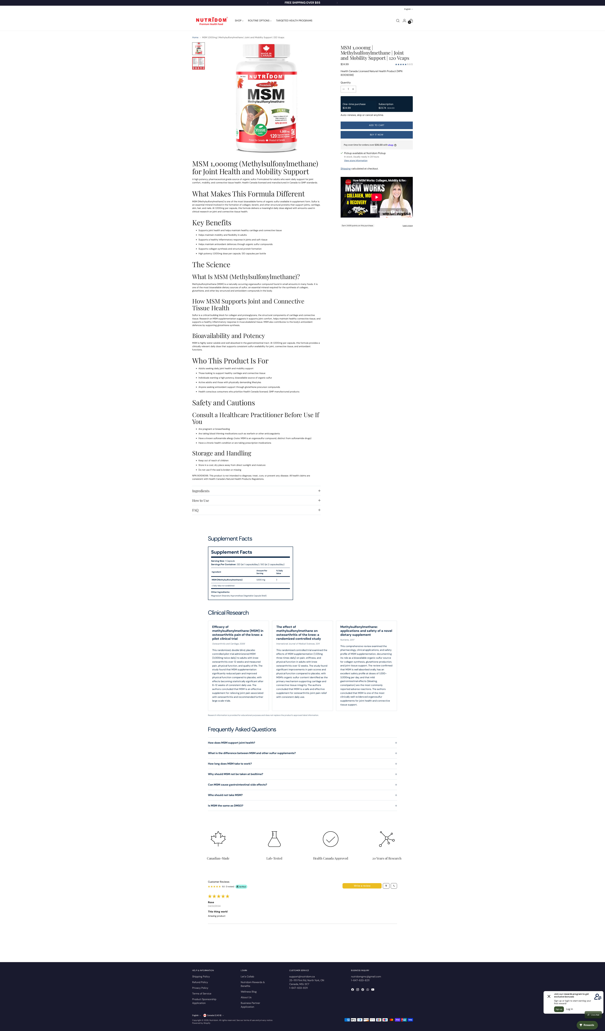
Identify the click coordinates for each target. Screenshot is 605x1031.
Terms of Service (201, 993)
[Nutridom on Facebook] (353, 990)
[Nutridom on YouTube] (373, 990)
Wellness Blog (249, 991)
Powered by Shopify (201, 1023)
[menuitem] (239, 20)
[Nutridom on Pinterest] (363, 990)
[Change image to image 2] (198, 63)
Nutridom (213, 1020)
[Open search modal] (398, 20)
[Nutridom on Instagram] (358, 990)
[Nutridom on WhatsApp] (368, 990)
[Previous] (267, 3)
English (407, 9)
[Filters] (386, 886)
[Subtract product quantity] (343, 89)
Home (195, 37)
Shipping (346, 168)
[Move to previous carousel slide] (403, 951)
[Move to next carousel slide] (410, 951)
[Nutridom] (211, 20)
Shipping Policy (201, 976)
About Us (246, 997)
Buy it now (376, 134)
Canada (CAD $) (214, 1015)
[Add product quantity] (353, 89)
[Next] (337, 3)
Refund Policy (200, 982)
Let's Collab (247, 976)
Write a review (362, 885)
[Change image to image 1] (198, 48)
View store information (355, 160)
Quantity (346, 82)
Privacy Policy (200, 988)
